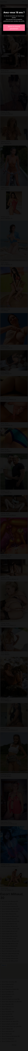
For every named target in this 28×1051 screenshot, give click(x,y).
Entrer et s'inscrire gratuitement (14, 27)
